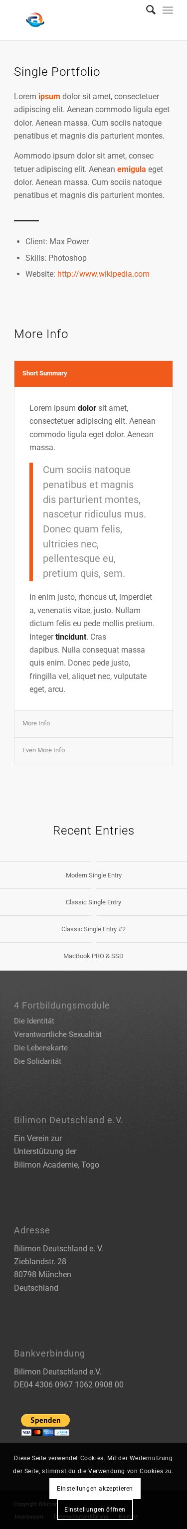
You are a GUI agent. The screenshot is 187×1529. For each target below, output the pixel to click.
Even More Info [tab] (43, 750)
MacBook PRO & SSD (93, 956)
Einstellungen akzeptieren (95, 1488)
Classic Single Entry (93, 902)
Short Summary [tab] (44, 373)
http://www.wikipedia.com (103, 274)
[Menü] (168, 10)
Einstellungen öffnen (95, 1509)
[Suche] (146, 10)
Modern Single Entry (94, 875)
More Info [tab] (36, 723)
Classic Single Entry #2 (93, 929)
